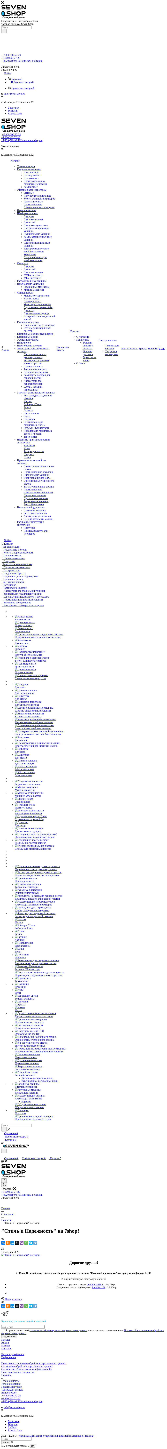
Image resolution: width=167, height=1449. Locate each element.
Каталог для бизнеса (12, 1354)
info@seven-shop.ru (14, 93)
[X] (17, 1243)
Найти (5, 1442)
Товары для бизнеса (12, 1389)
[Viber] (21, 1243)
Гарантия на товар (11, 1386)
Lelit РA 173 (98, 1287)
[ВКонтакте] (3, 1243)
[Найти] (4, 31)
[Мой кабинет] (2, 1154)
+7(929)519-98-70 (21, 60)
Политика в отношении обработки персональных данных (33, 1363)
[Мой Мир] (12, 1243)
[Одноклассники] (8, 1243)
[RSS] (2, 1249)
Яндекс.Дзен (15, 113)
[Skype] (31, 1243)
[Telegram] (35, 1243)
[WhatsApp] (26, 1243)
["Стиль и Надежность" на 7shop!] (20, 1255)
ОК (32, 1446)
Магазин (6, 1348)
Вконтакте (13, 107)
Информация (8, 1357)
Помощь (6, 1375)
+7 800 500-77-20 (11, 55)
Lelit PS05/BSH (95, 1284)
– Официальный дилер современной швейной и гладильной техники (55, 1435)
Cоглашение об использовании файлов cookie (26, 1369)
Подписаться (9, 1336)
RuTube (12, 1427)
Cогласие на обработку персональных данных (27, 1366)
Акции (5, 1342)
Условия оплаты (10, 1380)
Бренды (5, 1345)
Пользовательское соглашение (18, 1372)
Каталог (5, 1339)
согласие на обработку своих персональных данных (58, 1330)
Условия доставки (11, 1383)
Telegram (12, 110)
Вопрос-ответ (8, 1392)
